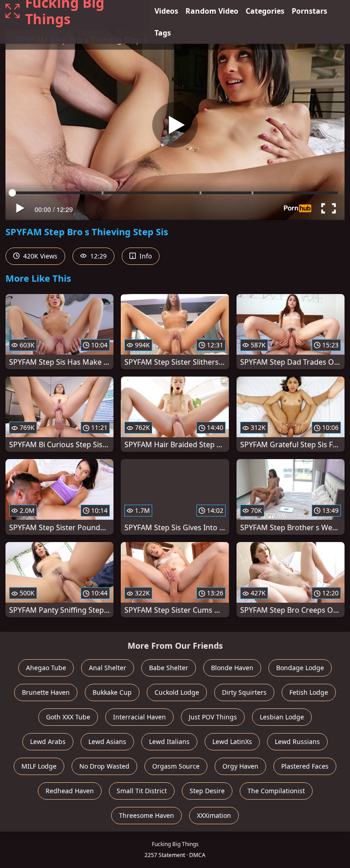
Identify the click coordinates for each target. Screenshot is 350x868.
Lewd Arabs (48, 741)
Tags (162, 33)
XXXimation (214, 815)
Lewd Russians (297, 741)
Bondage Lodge (300, 667)
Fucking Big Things (64, 11)
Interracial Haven (139, 717)
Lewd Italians (169, 741)
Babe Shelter (168, 667)
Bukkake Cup (112, 692)
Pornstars (309, 11)
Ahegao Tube (46, 667)
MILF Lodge (39, 766)
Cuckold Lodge (176, 692)
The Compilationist (276, 790)
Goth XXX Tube (68, 717)
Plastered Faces (305, 766)
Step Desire (207, 790)
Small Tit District (142, 790)
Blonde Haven (232, 667)
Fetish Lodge (308, 692)
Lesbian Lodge (282, 717)
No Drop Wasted (104, 766)
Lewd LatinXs (232, 741)
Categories (265, 11)
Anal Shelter (107, 667)
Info (145, 256)
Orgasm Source (176, 766)
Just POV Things (213, 717)
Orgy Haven (240, 766)
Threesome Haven (146, 815)
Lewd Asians (107, 741)
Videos (166, 11)
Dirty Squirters (244, 692)
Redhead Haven (70, 790)
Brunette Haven (46, 692)
